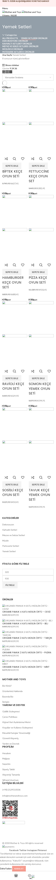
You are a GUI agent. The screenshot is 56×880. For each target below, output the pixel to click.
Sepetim (6, 764)
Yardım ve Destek (10, 743)
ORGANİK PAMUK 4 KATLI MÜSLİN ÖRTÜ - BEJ (25, 623)
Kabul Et (19, 868)
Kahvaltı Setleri (9, 529)
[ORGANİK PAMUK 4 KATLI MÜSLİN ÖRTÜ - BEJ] (27, 620)
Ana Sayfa (7, 55)
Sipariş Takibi (8, 769)
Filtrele (9, 585)
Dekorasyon (8, 524)
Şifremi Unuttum (10, 780)
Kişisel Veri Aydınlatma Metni (16, 722)
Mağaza (6, 758)
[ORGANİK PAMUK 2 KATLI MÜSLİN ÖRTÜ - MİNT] (28, 662)
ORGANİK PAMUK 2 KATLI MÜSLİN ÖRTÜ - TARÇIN (27, 638)
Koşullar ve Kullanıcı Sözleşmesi (17, 727)
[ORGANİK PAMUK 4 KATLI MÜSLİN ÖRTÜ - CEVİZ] (28, 607)
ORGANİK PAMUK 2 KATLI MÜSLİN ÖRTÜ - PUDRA (26, 652)
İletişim (5, 701)
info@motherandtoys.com (15, 795)
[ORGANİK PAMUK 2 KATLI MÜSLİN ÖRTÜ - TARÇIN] (28, 633)
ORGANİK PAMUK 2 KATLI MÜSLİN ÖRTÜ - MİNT (25, 666)
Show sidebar (12, 65)
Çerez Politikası (9, 717)
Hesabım (6, 753)
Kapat (8, 87)
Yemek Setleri (9, 551)
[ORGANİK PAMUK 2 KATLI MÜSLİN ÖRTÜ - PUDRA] (28, 647)
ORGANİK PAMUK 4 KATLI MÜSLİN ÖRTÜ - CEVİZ (26, 611)
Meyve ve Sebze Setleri (13, 535)
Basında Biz (7, 696)
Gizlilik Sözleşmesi (11, 711)
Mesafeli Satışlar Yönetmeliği (16, 733)
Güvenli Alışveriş (10, 738)
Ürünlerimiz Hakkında (12, 691)
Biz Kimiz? (7, 685)
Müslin (5, 540)
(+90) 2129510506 (11, 789)
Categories (11, 35)
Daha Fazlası (6, 868)
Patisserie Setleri (10, 546)
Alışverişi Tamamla (11, 774)
